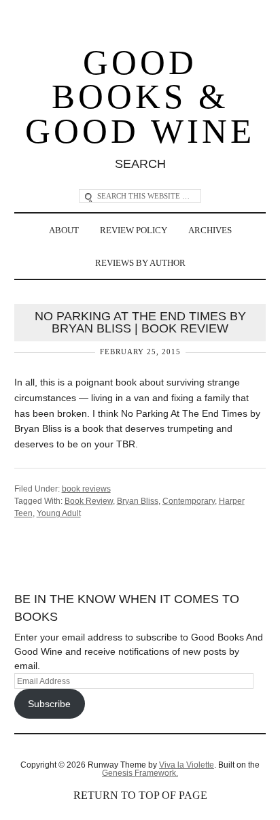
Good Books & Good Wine (140, 97)
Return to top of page (140, 795)
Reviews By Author (140, 263)
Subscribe (49, 703)
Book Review (89, 501)
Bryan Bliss (137, 501)
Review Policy (133, 230)
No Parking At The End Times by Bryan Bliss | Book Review (140, 322)
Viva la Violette (186, 765)
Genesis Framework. (140, 773)
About (64, 230)
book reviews (86, 489)
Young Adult (59, 513)
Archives (210, 230)
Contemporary (188, 501)
